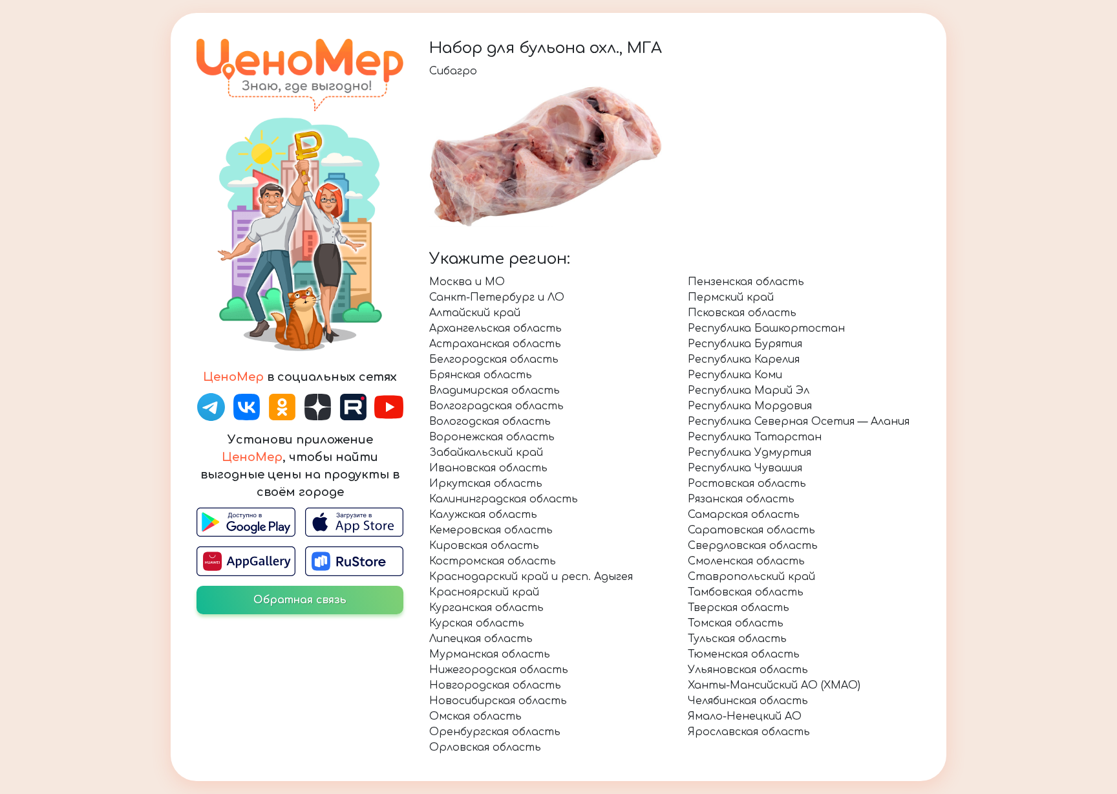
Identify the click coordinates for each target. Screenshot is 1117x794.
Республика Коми (735, 375)
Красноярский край (484, 592)
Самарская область (744, 514)
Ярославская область (749, 732)
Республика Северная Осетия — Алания (799, 421)
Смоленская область (746, 561)
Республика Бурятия (745, 344)
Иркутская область (485, 483)
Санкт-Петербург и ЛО (496, 297)
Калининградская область (503, 499)
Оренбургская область (494, 732)
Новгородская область (495, 685)
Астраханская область (495, 344)
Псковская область (742, 313)
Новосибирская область (498, 701)
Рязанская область (741, 499)
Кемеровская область (491, 530)
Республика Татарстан (755, 437)
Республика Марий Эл (748, 390)
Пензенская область (746, 282)
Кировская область (484, 546)
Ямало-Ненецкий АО (745, 716)
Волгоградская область (496, 406)
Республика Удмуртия (749, 452)
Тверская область (738, 608)
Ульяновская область (748, 670)
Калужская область (483, 514)
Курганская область (486, 608)
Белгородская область (493, 359)
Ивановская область (488, 468)
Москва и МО (467, 282)
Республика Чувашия (745, 468)
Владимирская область (494, 390)
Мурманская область (489, 654)
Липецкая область (481, 639)
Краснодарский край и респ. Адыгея (531, 577)
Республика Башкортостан (766, 328)
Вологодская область (490, 421)
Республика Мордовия (750, 406)
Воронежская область (492, 437)
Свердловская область (753, 546)
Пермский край (731, 297)
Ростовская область (747, 483)
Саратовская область (751, 530)
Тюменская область (744, 654)
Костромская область (492, 561)
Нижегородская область (498, 670)
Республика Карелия (744, 359)
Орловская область (485, 747)
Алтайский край (474, 313)
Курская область (476, 623)
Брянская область (480, 375)
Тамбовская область (745, 592)
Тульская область (737, 639)
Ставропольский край (751, 577)
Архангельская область (495, 328)
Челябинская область (748, 701)
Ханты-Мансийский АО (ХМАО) (774, 685)
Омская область (475, 716)
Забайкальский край (486, 452)
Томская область (735, 623)
